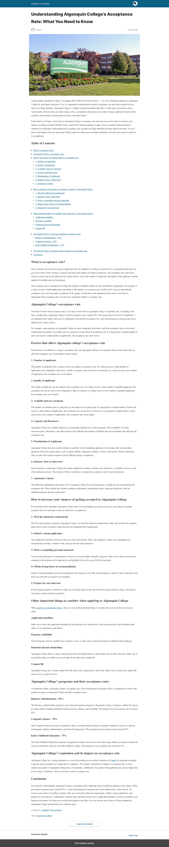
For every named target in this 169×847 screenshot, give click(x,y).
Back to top (133, 835)
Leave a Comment (85, 824)
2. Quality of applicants (45, 165)
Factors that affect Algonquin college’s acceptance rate (55, 157)
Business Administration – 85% (48, 237)
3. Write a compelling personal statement (52, 200)
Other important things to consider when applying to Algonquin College (63, 213)
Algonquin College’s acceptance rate (48, 154)
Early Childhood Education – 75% (49, 245)
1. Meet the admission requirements (50, 192)
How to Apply (56, 810)
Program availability (43, 220)
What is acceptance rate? (43, 150)
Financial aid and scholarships (47, 224)
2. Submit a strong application (47, 196)
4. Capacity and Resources (46, 172)
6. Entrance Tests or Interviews (48, 179)
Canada (113, 760)
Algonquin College (44, 815)
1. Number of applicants (45, 161)
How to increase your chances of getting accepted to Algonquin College (63, 189)
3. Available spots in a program (48, 168)
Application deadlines (44, 217)
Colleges (45, 810)
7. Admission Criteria (44, 183)
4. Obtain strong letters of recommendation (53, 204)
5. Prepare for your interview (47, 207)
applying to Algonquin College (50, 607)
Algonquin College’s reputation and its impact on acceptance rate (60, 250)
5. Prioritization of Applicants (47, 176)
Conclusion (38, 254)
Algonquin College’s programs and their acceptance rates (57, 234)
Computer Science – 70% (46, 241)
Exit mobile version (84, 843)
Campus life (40, 228)
